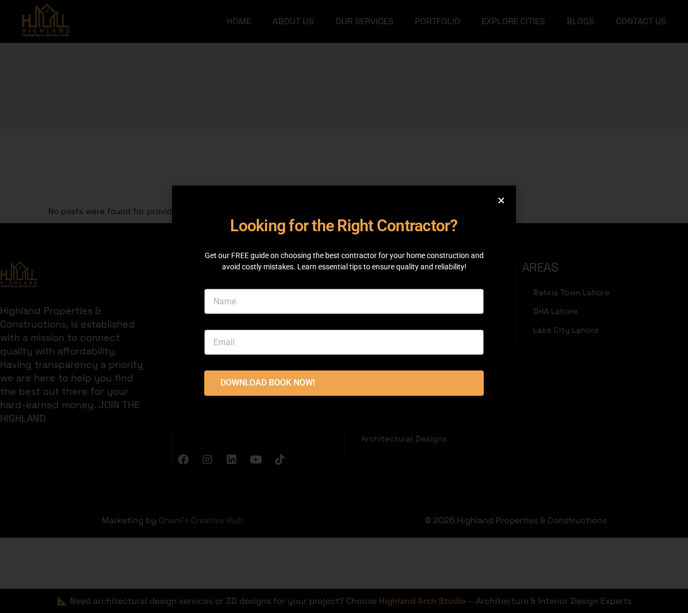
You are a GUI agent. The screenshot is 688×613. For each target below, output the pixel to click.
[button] (501, 200)
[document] (344, 306)
